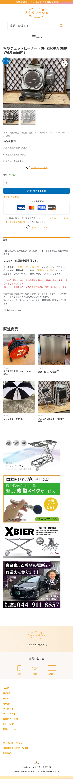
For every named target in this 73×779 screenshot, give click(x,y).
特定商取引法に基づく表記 (16, 748)
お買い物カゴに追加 (36, 191)
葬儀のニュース (10, 729)
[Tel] (19, 670)
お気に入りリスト (11, 719)
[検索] (61, 26)
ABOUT (6, 693)
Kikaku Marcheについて (36, 644)
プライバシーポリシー (14, 743)
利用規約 (7, 753)
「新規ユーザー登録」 (46, 270)
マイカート (8, 709)
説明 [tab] (5, 240)
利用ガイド (8, 724)
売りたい (7, 703)
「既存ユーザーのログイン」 (29, 267)
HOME (6, 688)
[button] (36, 37)
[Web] (52, 670)
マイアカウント (10, 714)
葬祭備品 (15, 132)
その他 (24, 132)
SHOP (5, 698)
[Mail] (35, 670)
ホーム (6, 132)
